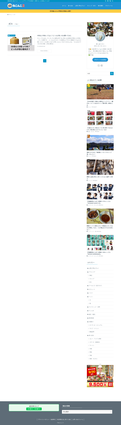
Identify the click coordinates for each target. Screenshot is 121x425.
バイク (91, 293)
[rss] (110, 1)
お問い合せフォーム (78, 419)
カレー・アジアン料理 (95, 338)
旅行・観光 (92, 314)
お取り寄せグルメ (94, 268)
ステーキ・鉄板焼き (95, 342)
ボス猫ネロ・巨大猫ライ (34, 409)
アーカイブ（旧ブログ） (96, 285)
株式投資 (91, 318)
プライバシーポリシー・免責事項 (46, 419)
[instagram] (108, 1)
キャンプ (92, 278)
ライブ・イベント (94, 328)
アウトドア (92, 272)
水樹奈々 (91, 321)
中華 (91, 348)
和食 (91, 352)
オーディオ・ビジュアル (96, 325)
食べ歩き (91, 335)
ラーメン (92, 345)
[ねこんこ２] (16, 5)
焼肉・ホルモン (94, 358)
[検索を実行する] (112, 73)
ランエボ (91, 310)
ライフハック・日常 (94, 307)
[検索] (112, 1)
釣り (91, 282)
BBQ (91, 275)
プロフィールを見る (100, 59)
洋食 (91, 355)
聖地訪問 (92, 331)
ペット (91, 296)
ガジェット (92, 289)
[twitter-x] (105, 1)
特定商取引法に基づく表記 (64, 419)
